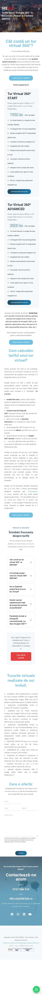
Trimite (21, 853)
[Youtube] (30, 914)
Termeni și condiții (9, 943)
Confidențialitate (21, 943)
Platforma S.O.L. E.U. (26, 946)
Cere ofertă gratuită (21, 656)
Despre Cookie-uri (32, 943)
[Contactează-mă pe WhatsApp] (36, 989)
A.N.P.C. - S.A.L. (14, 946)
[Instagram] (18, 914)
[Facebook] (12, 914)
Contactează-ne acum (19, 191)
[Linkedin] (24, 914)
